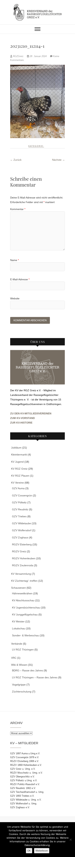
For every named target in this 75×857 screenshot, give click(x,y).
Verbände (16, 643)
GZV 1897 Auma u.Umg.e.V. (25, 753)
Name (14, 260)
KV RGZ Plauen (20, 475)
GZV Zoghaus (20, 537)
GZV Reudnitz (20, 509)
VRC (13, 657)
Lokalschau (18, 628)
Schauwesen (18, 587)
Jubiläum (16, 447)
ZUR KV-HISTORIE (21, 422)
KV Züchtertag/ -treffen (24, 580)
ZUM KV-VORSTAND (22, 418)
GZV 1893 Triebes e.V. (22, 795)
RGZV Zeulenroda (22, 565)
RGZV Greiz (19, 551)
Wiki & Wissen (19, 664)
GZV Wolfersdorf (21, 530)
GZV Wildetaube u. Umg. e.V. (26, 799)
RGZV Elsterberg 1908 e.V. (24, 761)
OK (29, 850)
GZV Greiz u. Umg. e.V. (22, 768)
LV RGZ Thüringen (23, 649)
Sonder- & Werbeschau (25, 635)
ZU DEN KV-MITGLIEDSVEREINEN (30, 413)
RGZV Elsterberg (22, 544)
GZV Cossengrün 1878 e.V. (24, 757)
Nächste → (58, 159)
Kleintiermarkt (19, 454)
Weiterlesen (41, 850)
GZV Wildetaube (21, 523)
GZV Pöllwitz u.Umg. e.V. (23, 780)
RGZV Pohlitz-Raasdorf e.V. (25, 784)
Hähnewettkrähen (22, 593)
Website (14, 298)
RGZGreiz (18, 56)
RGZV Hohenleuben (23, 558)
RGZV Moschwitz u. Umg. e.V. (26, 772)
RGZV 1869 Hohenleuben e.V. (26, 765)
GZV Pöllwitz (19, 502)
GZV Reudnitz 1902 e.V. (23, 788)
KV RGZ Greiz (19, 468)
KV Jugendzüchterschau (26, 607)
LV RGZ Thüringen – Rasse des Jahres (34, 677)
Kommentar (17, 209)
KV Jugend (17, 461)
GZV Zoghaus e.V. (20, 807)
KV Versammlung (21, 573)
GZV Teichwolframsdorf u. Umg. (27, 792)
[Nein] (70, 839)
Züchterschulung (21, 691)
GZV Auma (18, 488)
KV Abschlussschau (23, 600)
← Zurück (15, 159)
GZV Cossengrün (22, 495)
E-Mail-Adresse (19, 279)
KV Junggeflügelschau (25, 614)
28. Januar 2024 (38, 56)
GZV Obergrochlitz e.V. (22, 776)
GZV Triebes (19, 516)
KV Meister (18, 621)
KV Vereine (17, 482)
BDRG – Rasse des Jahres (27, 670)
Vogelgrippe (19, 684)
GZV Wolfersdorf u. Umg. (23, 803)
